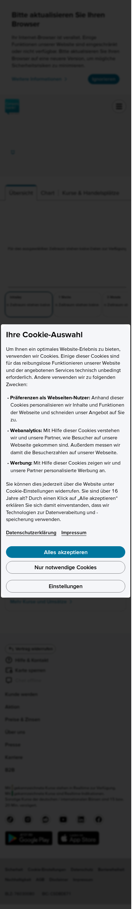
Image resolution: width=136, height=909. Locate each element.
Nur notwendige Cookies (65, 567)
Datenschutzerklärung (31, 532)
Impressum (73, 532)
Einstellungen (66, 586)
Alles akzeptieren (66, 552)
